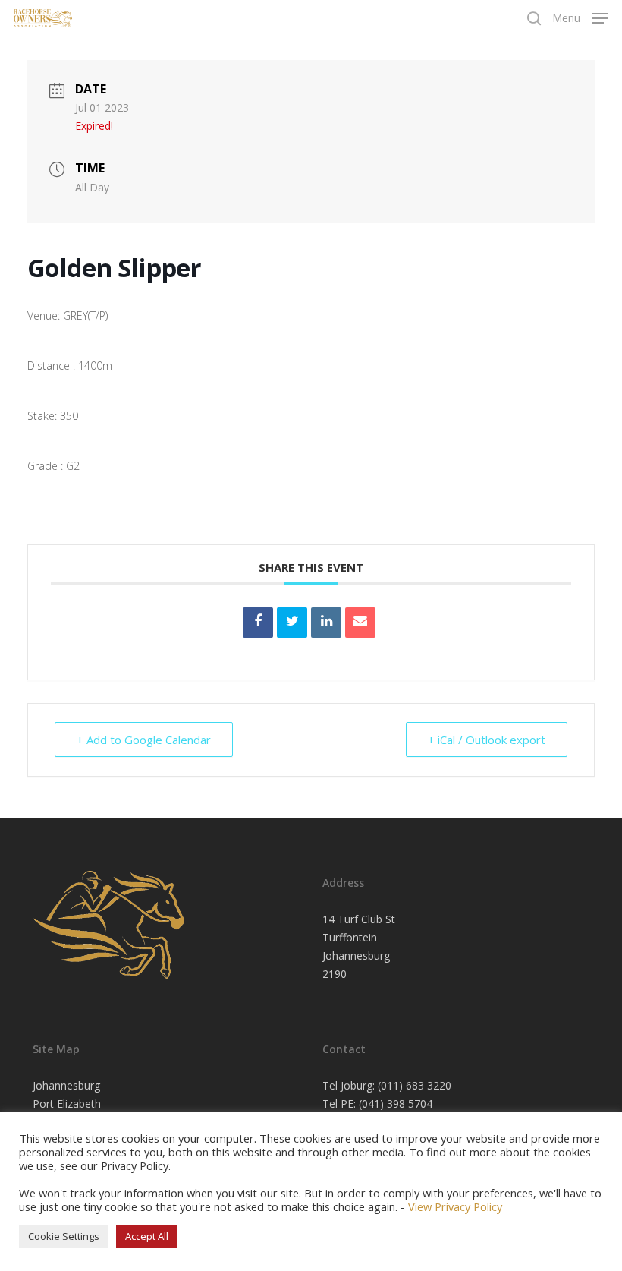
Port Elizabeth (67, 1103)
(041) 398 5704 (395, 1103)
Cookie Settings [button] (63, 1236)
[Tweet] (292, 622)
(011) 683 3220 (414, 1085)
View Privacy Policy (455, 1206)
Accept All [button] (146, 1236)
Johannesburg (66, 1085)
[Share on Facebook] (258, 622)
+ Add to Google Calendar (144, 739)
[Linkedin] (326, 622)
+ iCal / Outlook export (486, 739)
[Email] (360, 622)
